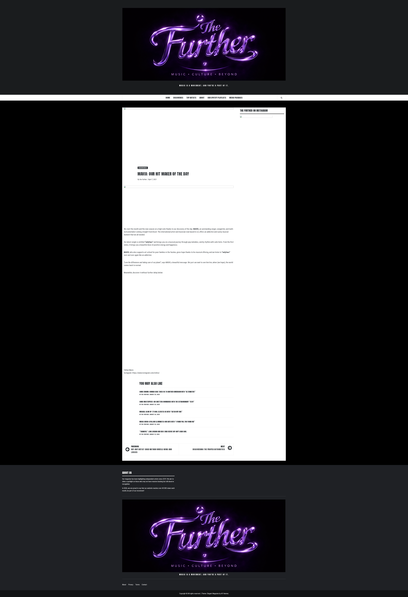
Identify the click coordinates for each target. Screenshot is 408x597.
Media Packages (235, 97)
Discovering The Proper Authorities (209, 448)
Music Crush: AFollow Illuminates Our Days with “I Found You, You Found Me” (167, 421)
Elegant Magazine (213, 594)
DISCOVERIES (178, 97)
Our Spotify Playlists (217, 97)
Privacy (130, 585)
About (124, 585)
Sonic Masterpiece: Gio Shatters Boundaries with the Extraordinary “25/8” (166, 401)
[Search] (281, 97)
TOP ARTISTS (191, 97)
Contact (144, 585)
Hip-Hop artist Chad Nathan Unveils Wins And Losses (151, 449)
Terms (137, 585)
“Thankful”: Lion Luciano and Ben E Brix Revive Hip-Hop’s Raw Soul (163, 431)
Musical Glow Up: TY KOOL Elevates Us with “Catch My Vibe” (160, 411)
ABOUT (201, 97)
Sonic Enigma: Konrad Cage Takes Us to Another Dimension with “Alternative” (167, 391)
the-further (143, 179)
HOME (168, 97)
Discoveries (143, 168)
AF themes (224, 594)
